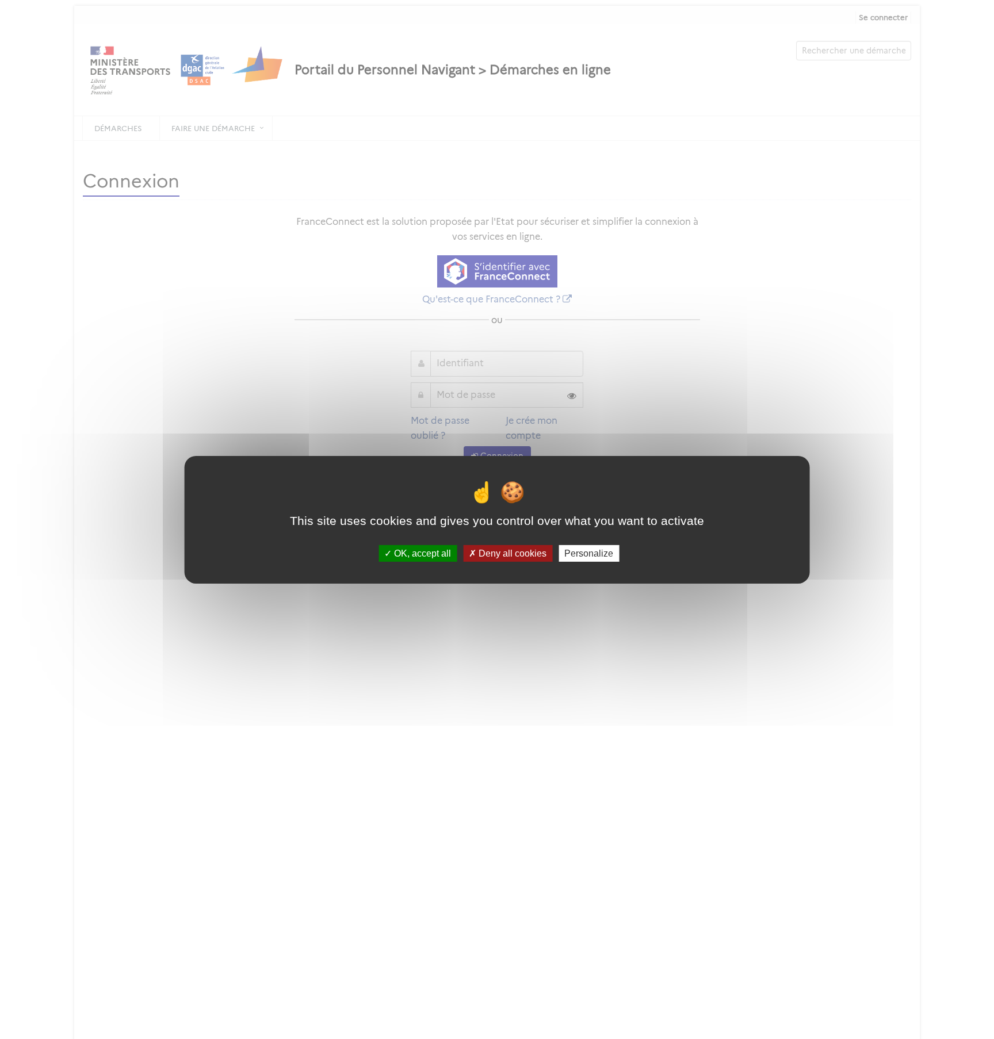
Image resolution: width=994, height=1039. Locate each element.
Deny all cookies (511, 553)
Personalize (588, 553)
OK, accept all (421, 553)
